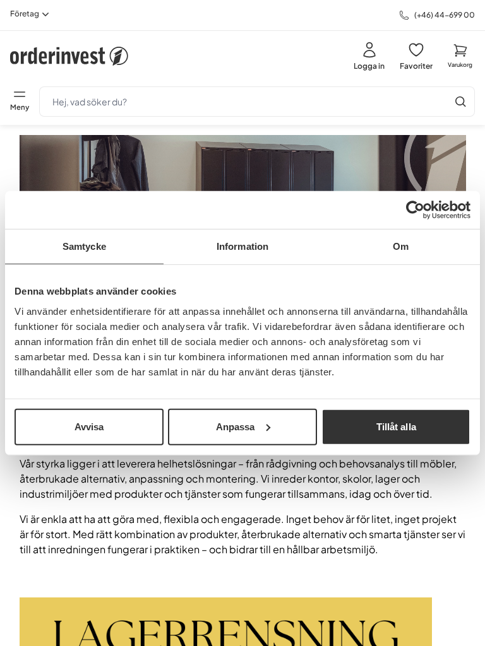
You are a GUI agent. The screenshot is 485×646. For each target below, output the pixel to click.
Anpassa (235, 426)
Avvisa (89, 426)
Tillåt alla (396, 426)
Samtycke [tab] (84, 246)
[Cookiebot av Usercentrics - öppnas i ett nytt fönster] (415, 210)
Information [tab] (242, 246)
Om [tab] (401, 246)
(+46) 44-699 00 (444, 15)
